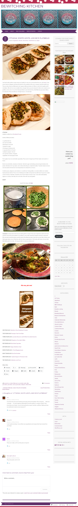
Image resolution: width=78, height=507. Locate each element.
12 (61, 267)
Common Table (58, 326)
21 (67, 270)
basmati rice (7, 383)
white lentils (28, 384)
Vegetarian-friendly (59, 404)
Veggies (56, 406)
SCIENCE (40, 31)
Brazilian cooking (59, 309)
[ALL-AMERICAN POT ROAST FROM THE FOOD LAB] (69, 88)
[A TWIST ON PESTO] (59, 90)
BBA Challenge (20, 31)
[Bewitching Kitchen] (39, 28)
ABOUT (12, 31)
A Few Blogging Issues (17, 350)
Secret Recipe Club (59, 387)
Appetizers (15, 40)
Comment (45, 489)
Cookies (56, 330)
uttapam (23, 384)
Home (6, 31)
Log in (56, 421)
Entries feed (57, 423)
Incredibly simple (59, 354)
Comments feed (58, 425)
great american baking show (61, 346)
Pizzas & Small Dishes (60, 367)
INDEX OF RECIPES (31, 31)
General (56, 343)
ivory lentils (20, 383)
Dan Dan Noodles (16, 353)
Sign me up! (59, 236)
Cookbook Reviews (59, 328)
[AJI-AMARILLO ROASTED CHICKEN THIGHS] (59, 70)
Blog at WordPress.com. (9, 503)
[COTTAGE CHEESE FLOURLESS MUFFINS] (69, 70)
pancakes (10, 384)
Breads (20, 40)
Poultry (56, 372)
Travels (56, 402)
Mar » (59, 276)
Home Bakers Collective (60, 350)
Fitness (56, 341)
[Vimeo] (62, 445)
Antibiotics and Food (16, 360)
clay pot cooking (58, 324)
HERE (71, 163)
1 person (14, 410)
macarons (57, 361)
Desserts (57, 332)
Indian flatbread (13, 383)
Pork (56, 369)
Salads (56, 378)
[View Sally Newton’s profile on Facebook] (55, 445)
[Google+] (63, 445)
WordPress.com (58, 428)
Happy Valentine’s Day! (15, 346)
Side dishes (25, 40)
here (45, 82)
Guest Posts (57, 348)
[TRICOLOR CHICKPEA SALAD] (69, 60)
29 (69, 272)
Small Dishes (32, 40)
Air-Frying (57, 298)
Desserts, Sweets (59, 335)
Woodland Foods (17, 134)
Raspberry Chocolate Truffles (18, 340)
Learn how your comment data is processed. (36, 493)
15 (69, 267)
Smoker (56, 393)
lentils (25, 383)
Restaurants (57, 374)
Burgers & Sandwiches (60, 315)
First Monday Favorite (60, 339)
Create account (58, 419)
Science (56, 382)
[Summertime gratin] (69, 80)
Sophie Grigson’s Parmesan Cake (19, 356)
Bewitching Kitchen (22, 6)
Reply (49, 414)
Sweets (56, 400)
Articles (56, 302)
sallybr (38, 40)
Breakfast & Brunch (59, 313)
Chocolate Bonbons (59, 322)
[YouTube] (60, 445)
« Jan (56, 276)
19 (61, 270)
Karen (8, 438)
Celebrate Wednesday (60, 320)
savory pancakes (17, 384)
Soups (56, 395)
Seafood (57, 385)
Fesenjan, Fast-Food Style (17, 333)
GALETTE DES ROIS (45, 387)
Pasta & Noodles (58, 363)
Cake (56, 317)
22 (69, 270)
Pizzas (56, 365)
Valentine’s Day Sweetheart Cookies (19, 330)
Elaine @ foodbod (11, 455)
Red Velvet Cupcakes (16, 343)
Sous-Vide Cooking (59, 398)
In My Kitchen (58, 352)
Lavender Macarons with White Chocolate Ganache (24, 336)
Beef (56, 307)
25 (58, 272)
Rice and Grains (58, 376)
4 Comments (47, 383)
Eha (8, 397)
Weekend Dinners (59, 408)
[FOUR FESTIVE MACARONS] (59, 80)
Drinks (56, 337)
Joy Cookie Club (58, 356)
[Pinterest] (58, 445)
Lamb (56, 359)
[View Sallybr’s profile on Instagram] (57, 445)
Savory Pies (57, 380)
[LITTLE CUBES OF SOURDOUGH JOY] (59, 60)
